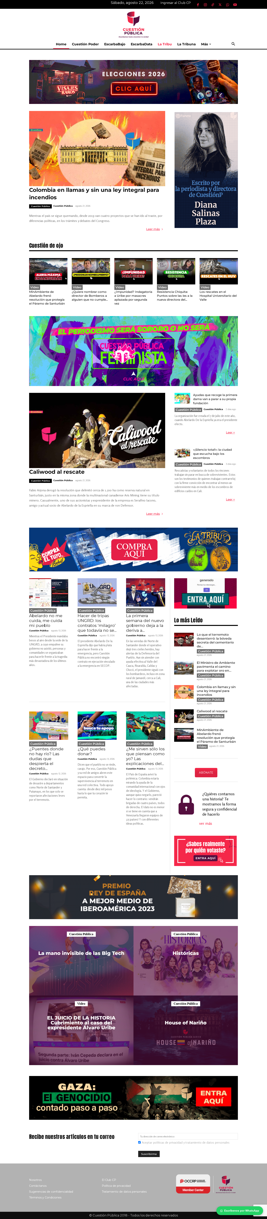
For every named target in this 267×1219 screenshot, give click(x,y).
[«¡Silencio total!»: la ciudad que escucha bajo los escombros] (182, 453)
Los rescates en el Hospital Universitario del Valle (218, 295)
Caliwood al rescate (57, 471)
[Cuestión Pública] (133, 24)
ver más (206, 823)
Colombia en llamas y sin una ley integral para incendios (216, 691)
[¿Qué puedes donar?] (97, 725)
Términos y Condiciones (45, 1197)
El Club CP (109, 1180)
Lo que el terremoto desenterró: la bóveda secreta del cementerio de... (215, 640)
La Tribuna (186, 44)
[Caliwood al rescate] (97, 430)
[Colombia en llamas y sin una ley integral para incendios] (97, 148)
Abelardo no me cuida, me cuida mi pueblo (45, 620)
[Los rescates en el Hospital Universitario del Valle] (219, 271)
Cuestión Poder (85, 44)
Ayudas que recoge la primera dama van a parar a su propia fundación (215, 399)
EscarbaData (141, 44)
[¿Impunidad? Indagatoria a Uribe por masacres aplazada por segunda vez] (133, 271)
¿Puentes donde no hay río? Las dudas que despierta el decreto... (46, 758)
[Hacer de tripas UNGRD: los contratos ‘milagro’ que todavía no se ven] (97, 592)
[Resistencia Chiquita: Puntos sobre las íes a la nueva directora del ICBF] (176, 271)
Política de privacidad (116, 1186)
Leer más (153, 229)
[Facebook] (198, 4)
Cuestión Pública (40, 206)
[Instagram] (205, 4)
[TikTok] (213, 4)
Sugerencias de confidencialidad (51, 1191)
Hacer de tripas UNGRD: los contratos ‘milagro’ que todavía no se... (97, 623)
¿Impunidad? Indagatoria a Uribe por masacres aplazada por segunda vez (133, 297)
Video (34, 287)
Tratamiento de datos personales (124, 1191)
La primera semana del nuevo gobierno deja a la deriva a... (145, 623)
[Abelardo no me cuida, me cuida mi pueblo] (48, 592)
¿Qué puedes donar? (91, 751)
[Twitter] (220, 4)
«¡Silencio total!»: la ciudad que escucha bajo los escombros (212, 454)
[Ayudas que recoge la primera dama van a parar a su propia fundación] (182, 398)
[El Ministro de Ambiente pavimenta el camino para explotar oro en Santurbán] (184, 668)
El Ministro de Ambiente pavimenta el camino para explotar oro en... (216, 666)
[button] (233, 44)
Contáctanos (38, 1186)
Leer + (230, 432)
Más (204, 44)
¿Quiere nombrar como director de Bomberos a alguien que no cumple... (90, 295)
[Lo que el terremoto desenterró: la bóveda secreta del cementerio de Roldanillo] (184, 639)
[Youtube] (235, 4)
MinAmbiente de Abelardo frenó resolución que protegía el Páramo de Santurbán (47, 297)
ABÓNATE (206, 772)
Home (61, 44)
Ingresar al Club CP (175, 3)
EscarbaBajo (114, 44)
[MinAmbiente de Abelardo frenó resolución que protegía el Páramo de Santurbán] (48, 271)
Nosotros (35, 1180)
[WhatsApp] (227, 4)
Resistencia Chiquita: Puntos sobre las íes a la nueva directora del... (175, 295)
